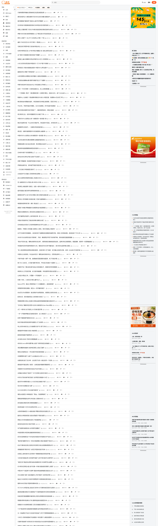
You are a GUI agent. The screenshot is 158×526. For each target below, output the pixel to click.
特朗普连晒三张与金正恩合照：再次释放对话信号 (32, 144)
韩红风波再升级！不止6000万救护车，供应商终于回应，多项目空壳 (37, 123)
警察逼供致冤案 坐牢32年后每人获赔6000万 (30, 399)
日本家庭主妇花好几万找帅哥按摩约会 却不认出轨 (32, 225)
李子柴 (56, 441)
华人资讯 (54, 364)
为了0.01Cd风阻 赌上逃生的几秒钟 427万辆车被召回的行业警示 (36, 488)
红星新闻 (50, 76)
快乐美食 (8, 70)
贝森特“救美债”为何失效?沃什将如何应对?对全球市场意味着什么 (36, 522)
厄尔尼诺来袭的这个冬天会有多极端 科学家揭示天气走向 (34, 437)
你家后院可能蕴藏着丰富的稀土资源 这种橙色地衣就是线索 (35, 496)
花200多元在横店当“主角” (25, 386)
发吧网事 (8, 73)
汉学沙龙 (8, 123)
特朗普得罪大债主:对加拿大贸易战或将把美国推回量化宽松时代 (36, 301)
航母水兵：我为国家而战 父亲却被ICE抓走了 (31, 297)
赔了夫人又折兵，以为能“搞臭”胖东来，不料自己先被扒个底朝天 (36, 263)
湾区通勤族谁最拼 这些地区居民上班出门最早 (31, 348)
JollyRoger (46, 280)
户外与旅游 (8, 53)
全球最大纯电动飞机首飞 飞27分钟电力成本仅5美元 (33, 373)
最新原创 (8, 23)
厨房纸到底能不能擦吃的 (25, 335)
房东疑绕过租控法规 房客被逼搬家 (28, 403)
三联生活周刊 (44, 191)
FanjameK (51, 225)
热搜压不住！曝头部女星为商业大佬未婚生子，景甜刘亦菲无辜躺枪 (37, 267)
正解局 (51, 68)
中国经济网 (46, 178)
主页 (7, 10)
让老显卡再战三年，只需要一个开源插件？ (30, 275)
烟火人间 (8, 162)
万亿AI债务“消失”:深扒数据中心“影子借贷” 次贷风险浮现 (34, 475)
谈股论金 (8, 139)
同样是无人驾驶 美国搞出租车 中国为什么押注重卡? (33, 68)
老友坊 (7, 133)
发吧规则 (8, 198)
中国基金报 (39, 169)
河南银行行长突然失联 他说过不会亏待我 (30, 369)
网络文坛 (8, 80)
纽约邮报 (56, 360)
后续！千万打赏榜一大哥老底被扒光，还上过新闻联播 (33, 89)
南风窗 (38, 424)
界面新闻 (36, 335)
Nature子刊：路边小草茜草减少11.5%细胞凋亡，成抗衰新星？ (36, 284)
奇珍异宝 (8, 43)
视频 (7, 33)
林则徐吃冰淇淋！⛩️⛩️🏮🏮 (139, 62)
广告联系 (8, 188)
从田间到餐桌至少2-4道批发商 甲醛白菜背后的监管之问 (34, 411)
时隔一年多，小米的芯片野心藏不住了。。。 (30, 280)
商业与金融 (8, 152)
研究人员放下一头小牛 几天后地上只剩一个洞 (31, 38)
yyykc (59, 106)
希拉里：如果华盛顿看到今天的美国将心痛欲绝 (31, 131)
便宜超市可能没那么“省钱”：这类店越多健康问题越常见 (34, 365)
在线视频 (8, 169)
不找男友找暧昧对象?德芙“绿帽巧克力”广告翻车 (32, 80)
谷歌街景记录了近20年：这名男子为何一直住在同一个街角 (35, 360)
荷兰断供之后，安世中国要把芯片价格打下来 (31, 114)
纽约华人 (49, 381)
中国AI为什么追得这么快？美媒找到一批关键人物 (32, 119)
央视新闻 (44, 55)
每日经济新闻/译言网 (58, 34)
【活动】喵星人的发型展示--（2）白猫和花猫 (143, 75)
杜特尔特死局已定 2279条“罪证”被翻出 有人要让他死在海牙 (35, 51)
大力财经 (39, 152)
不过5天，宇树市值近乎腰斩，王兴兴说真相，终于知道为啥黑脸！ (37, 106)
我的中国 (8, 146)
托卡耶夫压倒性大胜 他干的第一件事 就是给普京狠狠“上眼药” (35, 466)
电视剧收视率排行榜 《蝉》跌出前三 (28, 203)
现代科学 (8, 119)
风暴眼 (50, 314)
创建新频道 (8, 174)
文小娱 (56, 445)
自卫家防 (8, 110)
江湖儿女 (8, 143)
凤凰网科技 (50, 135)
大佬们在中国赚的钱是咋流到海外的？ (142, 78)
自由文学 (8, 103)
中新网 (44, 165)
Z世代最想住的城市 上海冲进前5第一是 (29, 216)
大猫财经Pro (46, 182)
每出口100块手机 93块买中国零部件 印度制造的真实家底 (34, 479)
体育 (7, 50)
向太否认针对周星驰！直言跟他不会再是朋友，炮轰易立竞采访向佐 (37, 292)
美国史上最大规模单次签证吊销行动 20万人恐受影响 (33, 59)
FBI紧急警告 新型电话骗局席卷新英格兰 (29, 432)
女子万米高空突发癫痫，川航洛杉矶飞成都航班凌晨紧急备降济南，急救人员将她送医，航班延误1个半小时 (49, 233)
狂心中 (60, 271)
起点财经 (39, 318)
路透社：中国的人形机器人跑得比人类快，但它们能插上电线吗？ (37, 229)
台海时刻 (49, 140)
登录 (149, 2)
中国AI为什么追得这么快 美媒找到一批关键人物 (32, 135)
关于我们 (8, 192)
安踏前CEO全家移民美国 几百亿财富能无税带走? (32, 505)
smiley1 (61, 101)
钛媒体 (53, 475)
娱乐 (7, 156)
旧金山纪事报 (49, 348)
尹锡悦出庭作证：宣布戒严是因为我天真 (29, 165)
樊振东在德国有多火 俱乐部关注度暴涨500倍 (31, 212)
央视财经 (44, 46)
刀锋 (52, 89)
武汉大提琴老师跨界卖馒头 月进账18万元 (30, 178)
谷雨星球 (44, 428)
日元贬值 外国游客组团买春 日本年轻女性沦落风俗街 (33, 25)
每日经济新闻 (53, 63)
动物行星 (48, 38)
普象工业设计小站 (51, 449)
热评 (7, 19)
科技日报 (51, 373)
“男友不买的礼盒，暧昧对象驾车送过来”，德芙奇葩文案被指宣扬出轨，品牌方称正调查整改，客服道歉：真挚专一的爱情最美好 (55, 242)
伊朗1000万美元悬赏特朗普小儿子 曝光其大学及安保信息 (34, 34)
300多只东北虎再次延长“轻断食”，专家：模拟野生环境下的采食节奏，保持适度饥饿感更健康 (45, 237)
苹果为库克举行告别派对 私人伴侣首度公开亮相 (32, 85)
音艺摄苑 (8, 83)
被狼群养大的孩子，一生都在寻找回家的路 (30, 127)
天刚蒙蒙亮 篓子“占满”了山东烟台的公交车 (30, 356)
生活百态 (8, 96)
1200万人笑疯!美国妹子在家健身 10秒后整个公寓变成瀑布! (35, 517)
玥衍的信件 (48, 352)
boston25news (46, 432)
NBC (52, 343)
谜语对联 (8, 166)
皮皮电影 (57, 458)
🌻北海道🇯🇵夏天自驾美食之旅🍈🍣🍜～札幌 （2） (143, 58)
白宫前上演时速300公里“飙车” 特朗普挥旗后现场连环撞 (34, 454)
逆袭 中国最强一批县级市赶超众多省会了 (30, 161)
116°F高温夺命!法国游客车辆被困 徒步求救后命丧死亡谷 (34, 509)
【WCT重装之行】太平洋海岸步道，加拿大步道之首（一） (143, 54)
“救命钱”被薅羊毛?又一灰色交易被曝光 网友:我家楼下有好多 (35, 441)
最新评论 (8, 26)
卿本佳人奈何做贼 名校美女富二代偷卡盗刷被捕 (32, 199)
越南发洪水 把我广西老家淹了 (26, 72)
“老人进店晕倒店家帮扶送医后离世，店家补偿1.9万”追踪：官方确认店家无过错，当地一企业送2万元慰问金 (49, 250)
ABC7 (40, 403)
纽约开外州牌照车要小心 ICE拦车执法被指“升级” (32, 382)
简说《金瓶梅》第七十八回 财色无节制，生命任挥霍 (143, 70)
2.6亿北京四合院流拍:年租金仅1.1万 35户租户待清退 (33, 63)
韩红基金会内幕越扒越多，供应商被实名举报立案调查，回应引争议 (37, 102)
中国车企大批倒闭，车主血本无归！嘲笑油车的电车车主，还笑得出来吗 (39, 254)
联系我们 (8, 182)
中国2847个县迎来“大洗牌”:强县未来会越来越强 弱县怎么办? (35, 471)
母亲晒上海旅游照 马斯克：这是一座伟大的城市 (32, 186)
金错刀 (44, 42)
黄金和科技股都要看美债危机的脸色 (28, 148)
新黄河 (46, 21)
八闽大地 (8, 106)
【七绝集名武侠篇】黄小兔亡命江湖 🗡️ (142, 64)
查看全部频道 (9, 172)
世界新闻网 (49, 415)
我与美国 (8, 136)
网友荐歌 (8, 126)
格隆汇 (40, 407)
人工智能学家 (57, 496)
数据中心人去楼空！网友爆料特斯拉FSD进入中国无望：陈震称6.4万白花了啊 (40, 97)
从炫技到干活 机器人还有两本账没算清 (29, 174)
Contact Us (9, 185)
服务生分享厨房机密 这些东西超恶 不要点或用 (31, 415)
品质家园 (45, 161)
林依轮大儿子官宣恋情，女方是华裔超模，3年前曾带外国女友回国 (37, 271)
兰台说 (52, 25)
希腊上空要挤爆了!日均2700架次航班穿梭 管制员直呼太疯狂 (35, 29)
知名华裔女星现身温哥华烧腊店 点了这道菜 (30, 322)
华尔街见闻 (48, 12)
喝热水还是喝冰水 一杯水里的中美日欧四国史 (31, 352)
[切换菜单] (14, 9)
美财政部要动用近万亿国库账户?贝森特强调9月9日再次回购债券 (36, 492)
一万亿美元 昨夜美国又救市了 (26, 169)
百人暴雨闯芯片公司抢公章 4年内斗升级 (29, 182)
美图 (7, 36)
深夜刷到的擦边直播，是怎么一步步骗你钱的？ (31, 288)
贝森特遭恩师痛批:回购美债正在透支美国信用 (31, 12)
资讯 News (8, 13)
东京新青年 (50, 199)
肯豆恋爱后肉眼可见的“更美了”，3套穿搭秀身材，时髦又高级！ (36, 110)
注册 (154, 2)
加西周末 (47, 322)
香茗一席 (8, 129)
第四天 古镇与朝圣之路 (138, 67)
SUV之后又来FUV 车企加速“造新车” (28, 390)
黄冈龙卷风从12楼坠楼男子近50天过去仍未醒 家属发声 (34, 17)
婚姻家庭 (8, 113)
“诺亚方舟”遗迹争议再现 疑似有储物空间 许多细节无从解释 (35, 462)
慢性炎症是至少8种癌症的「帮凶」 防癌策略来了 (32, 394)
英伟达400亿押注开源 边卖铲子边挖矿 (29, 157)
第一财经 (52, 59)
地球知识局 (39, 72)
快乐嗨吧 (8, 47)
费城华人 (45, 420)
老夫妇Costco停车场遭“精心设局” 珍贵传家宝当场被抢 (34, 343)
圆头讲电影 (43, 203)
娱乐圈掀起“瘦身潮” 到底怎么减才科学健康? (30, 21)
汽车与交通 (8, 159)
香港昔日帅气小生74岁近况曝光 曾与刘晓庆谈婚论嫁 (33, 195)
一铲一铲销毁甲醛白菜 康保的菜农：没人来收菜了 (32, 314)
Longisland (52, 377)
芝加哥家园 (46, 309)
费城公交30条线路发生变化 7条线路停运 (29, 420)
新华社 (46, 356)
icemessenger (47, 127)
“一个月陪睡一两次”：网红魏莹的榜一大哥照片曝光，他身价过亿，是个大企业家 (41, 93)
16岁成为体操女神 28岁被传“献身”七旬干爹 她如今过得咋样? (35, 458)
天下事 (48, 131)
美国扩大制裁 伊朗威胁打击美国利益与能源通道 (32, 208)
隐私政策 (8, 195)
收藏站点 (8, 205)
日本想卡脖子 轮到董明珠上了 (26, 152)
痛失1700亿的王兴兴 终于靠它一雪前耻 (29, 42)
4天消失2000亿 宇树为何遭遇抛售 (27, 339)
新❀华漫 (8, 116)
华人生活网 (55, 509)
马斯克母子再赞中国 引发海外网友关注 (29, 46)
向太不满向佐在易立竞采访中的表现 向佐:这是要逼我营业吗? (35, 445)
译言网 (55, 462)
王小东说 (50, 504)
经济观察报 (44, 174)
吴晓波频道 (43, 148)
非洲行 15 (134, 81)
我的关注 (8, 29)
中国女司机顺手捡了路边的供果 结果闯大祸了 (31, 220)
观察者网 (50, 144)
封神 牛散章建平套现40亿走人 (26, 318)
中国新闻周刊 (37, 386)
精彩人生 (8, 77)
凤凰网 (56, 51)
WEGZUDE (48, 212)
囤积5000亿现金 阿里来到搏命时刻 (28, 483)
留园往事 (8, 149)
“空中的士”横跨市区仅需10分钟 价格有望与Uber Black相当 (35, 305)
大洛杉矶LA (56, 305)
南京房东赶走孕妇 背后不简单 (26, 424)
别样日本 (44, 216)
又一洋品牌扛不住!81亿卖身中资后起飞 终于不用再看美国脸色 (36, 513)
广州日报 (50, 394)
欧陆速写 (56, 29)
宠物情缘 (8, 60)
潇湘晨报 (53, 17)
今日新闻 (37, 7)
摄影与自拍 (8, 67)
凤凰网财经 (50, 80)
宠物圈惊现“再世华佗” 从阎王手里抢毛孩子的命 (31, 449)
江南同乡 (8, 93)
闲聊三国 (8, 90)
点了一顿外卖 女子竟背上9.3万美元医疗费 (30, 309)
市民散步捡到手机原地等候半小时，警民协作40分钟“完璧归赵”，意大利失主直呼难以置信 (44, 246)
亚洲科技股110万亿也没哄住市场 (27, 407)
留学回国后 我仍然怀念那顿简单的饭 (28, 191)
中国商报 (42, 390)
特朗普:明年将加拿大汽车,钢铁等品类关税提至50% (32, 500)
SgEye (47, 220)
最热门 (7, 16)
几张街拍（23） (136, 83)
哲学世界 (8, 86)
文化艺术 (8, 63)
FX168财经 (50, 208)
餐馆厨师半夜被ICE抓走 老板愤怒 (27, 331)
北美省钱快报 (57, 517)
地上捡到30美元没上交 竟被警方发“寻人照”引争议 (32, 326)
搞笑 (7, 57)
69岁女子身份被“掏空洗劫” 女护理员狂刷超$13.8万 (32, 377)
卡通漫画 (8, 100)
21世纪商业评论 (43, 483)
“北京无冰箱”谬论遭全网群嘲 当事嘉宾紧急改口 (31, 140)
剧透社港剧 (53, 195)
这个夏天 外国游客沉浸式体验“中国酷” (29, 55)
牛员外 (66, 97)
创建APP (8, 202)
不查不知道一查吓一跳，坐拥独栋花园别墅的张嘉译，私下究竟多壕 (37, 259)
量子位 (43, 157)
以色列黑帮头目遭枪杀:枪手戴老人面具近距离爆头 (32, 76)
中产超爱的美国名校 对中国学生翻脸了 (29, 428)
